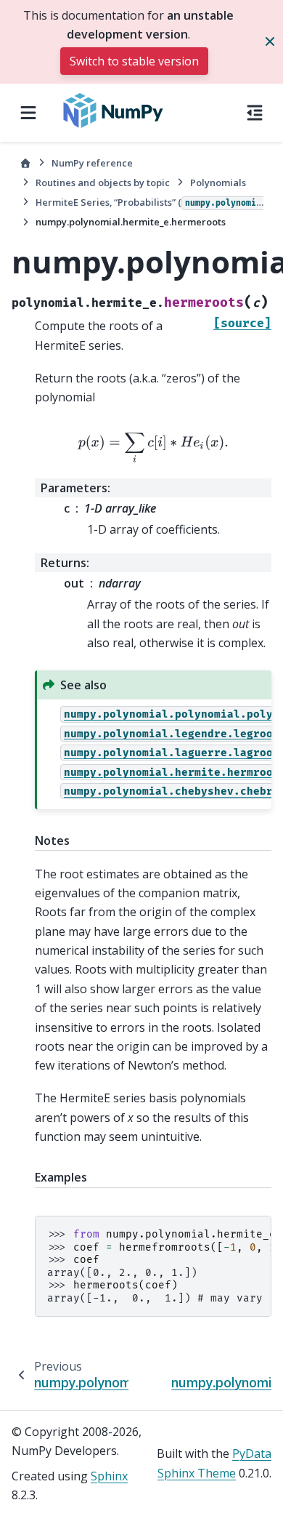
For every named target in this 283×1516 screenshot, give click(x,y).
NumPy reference (92, 162)
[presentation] (153, 448)
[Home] (25, 163)
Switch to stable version (134, 61)
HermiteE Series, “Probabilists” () (149, 202)
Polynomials (218, 182)
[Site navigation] (28, 112)
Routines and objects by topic (103, 182)
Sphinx (109, 1476)
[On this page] (254, 112)
